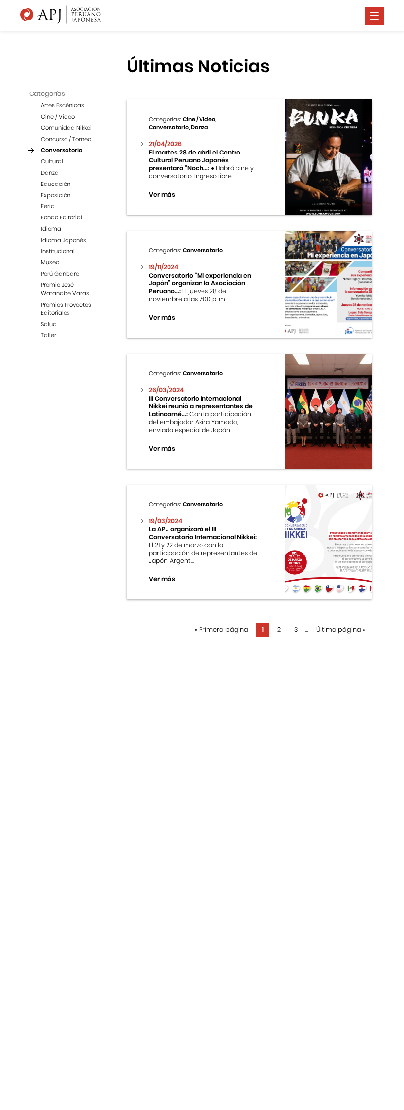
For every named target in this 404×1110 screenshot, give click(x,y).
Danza (50, 173)
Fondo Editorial (61, 217)
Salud (49, 324)
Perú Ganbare (60, 274)
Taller (48, 335)
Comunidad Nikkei (66, 128)
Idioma (51, 229)
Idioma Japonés (63, 240)
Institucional (58, 251)
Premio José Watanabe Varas (65, 289)
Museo (50, 262)
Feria (48, 206)
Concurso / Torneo (66, 139)
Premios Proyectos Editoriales (66, 309)
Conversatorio (61, 150)
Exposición (55, 195)
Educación (55, 184)
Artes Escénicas (62, 105)
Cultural (52, 161)
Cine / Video (58, 117)
